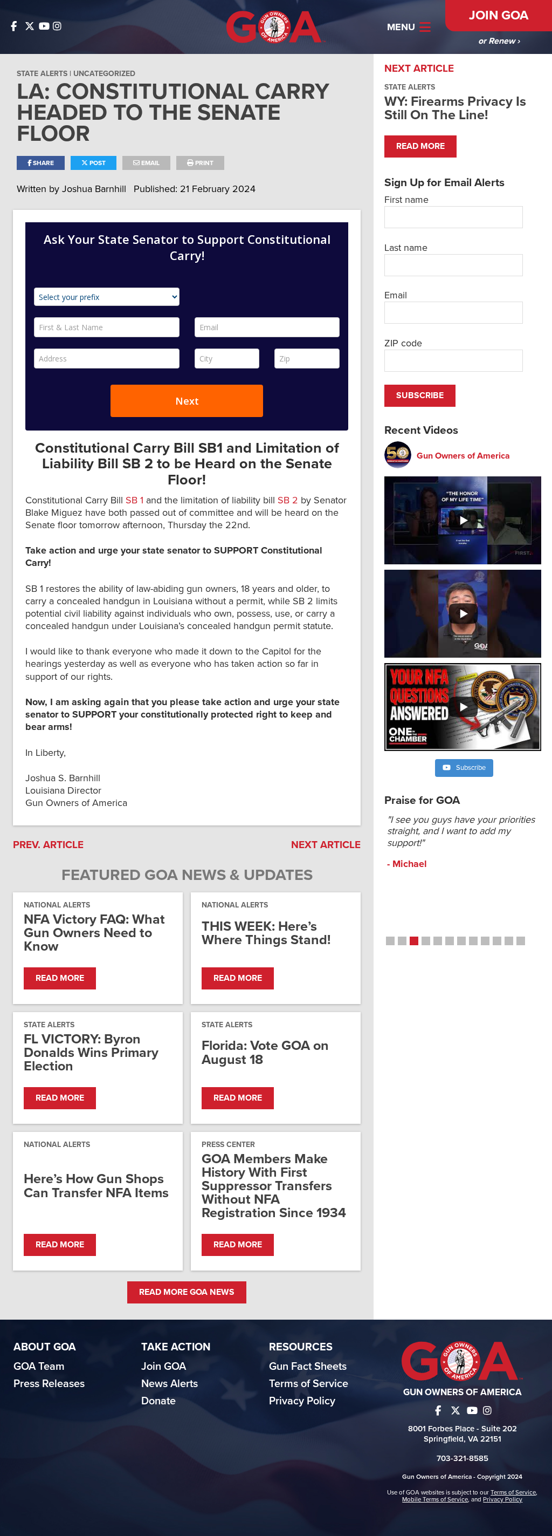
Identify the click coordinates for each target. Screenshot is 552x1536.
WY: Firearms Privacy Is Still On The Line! (455, 108)
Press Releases (49, 1383)
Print (203, 163)
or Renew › (499, 41)
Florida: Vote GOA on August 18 (265, 1052)
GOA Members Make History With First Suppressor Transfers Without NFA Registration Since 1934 (274, 1186)
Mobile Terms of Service (435, 1499)
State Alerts (42, 73)
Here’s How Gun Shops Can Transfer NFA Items (96, 1185)
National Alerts (57, 905)
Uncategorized (104, 73)
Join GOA (498, 15)
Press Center (228, 1144)
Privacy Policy (302, 1401)
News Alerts (169, 1383)
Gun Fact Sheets (308, 1366)
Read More (60, 978)
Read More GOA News (186, 1292)
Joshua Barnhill (95, 189)
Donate (158, 1401)
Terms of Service (308, 1383)
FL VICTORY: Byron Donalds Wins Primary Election (91, 1053)
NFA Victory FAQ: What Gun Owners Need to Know (94, 933)
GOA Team (39, 1366)
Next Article (326, 845)
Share (42, 163)
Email (150, 163)
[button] (390, 941)
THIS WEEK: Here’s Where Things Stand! (266, 933)
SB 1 (134, 500)
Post (97, 163)
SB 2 (288, 500)
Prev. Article (48, 845)
